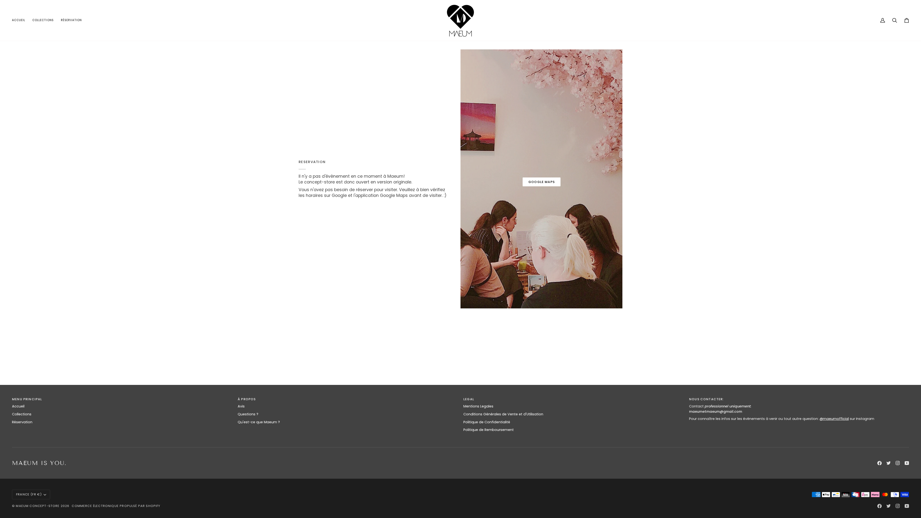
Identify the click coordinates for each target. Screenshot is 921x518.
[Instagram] (898, 463)
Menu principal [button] (27, 399)
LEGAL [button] (468, 399)
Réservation (22, 422)
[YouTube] (907, 463)
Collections (21, 414)
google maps (541, 182)
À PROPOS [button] (247, 399)
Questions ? (248, 414)
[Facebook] (879, 463)
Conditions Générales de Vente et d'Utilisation (503, 414)
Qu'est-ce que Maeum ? (259, 422)
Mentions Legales (478, 406)
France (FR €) (29, 494)
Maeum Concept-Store (37, 506)
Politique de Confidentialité (486, 422)
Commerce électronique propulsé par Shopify (116, 506)
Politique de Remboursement (488, 429)
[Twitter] (888, 463)
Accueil (18, 406)
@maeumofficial (834, 418)
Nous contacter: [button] (706, 399)
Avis (241, 406)
